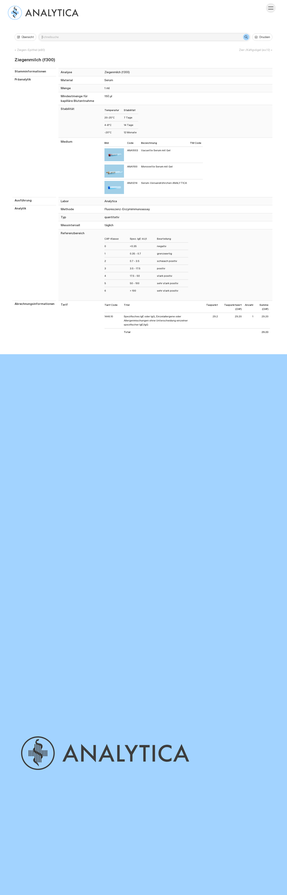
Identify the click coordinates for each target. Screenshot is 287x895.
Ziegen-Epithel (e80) (31, 50)
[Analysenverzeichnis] (43, 13)
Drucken (264, 37)
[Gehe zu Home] (111, 753)
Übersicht (28, 37)
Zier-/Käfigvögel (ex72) (254, 50)
